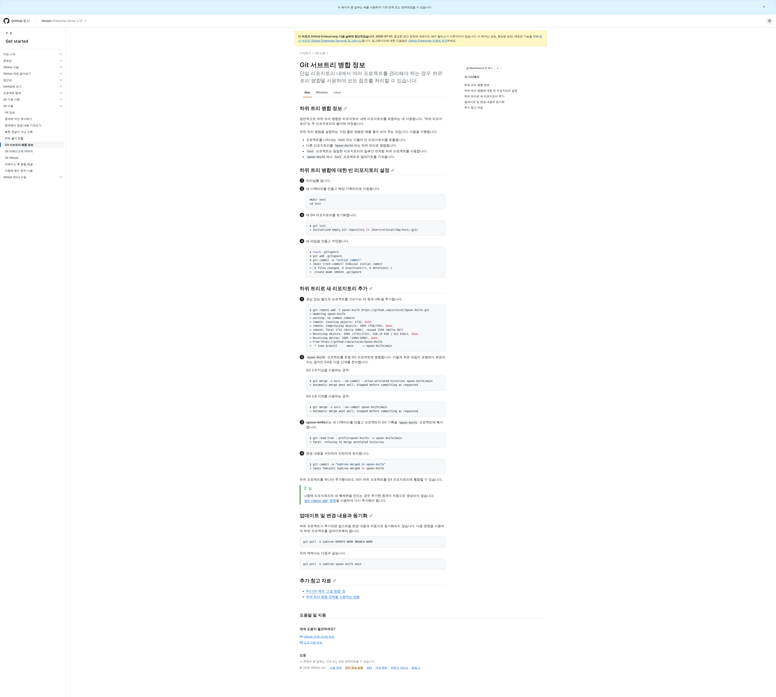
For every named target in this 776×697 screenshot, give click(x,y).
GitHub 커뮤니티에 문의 (319, 636)
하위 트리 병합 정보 (321, 108)
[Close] (764, 6)
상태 (369, 667)
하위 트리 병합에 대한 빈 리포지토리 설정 (344, 170)
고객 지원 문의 (313, 642)
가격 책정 (381, 667)
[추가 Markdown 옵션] (497, 68)
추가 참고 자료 (315, 581)
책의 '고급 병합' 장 (325, 591)
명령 (320, 500)
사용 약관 (336, 667)
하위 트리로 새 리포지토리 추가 (334, 288)
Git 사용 (320, 53)
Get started (17, 41)
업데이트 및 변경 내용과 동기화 (334, 515)
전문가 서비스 (399, 667)
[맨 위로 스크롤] (767, 688)
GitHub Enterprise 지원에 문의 (427, 40)
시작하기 (305, 53)
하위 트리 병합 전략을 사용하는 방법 (333, 597)
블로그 (416, 667)
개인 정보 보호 (354, 667)
